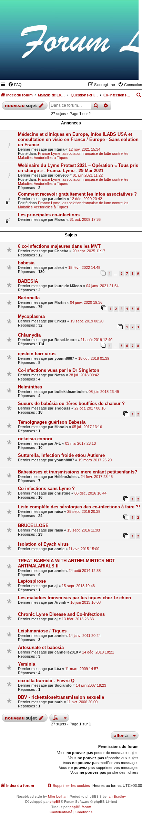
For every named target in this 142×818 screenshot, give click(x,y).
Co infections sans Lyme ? (46, 488)
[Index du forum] (99, 69)
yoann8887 (64, 358)
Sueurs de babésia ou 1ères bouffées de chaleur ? (71, 403)
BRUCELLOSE (33, 525)
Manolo (61, 427)
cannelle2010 (66, 652)
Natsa (59, 375)
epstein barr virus (36, 353)
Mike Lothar (57, 796)
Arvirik (60, 602)
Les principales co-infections (49, 214)
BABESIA (28, 281)
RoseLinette (65, 340)
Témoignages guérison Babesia (51, 422)
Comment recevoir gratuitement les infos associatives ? (77, 194)
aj (56, 586)
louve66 (61, 175)
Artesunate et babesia (41, 647)
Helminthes (30, 386)
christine (62, 493)
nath (58, 702)
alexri (59, 267)
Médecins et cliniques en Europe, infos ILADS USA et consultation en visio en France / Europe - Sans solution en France (78, 139)
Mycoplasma (31, 316)
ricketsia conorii (35, 438)
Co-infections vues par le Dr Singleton (58, 370)
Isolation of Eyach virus (43, 544)
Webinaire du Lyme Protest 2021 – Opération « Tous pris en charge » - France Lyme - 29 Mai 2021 (78, 168)
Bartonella (29, 297)
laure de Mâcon (68, 286)
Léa (57, 669)
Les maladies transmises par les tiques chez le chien (74, 597)
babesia (26, 262)
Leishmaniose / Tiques (42, 630)
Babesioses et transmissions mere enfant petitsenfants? (77, 471)
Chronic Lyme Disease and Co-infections (61, 614)
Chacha (61, 251)
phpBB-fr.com (80, 807)
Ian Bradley (117, 796)
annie (59, 549)
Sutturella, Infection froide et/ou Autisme (61, 455)
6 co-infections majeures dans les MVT (59, 246)
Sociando (63, 685)
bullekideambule (69, 391)
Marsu (59, 219)
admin (60, 199)
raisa (58, 511)
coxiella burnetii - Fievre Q (46, 680)
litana (59, 149)
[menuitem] (15, 85)
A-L (57, 443)
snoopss (62, 408)
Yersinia (26, 664)
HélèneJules (65, 476)
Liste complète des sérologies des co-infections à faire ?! (79, 506)
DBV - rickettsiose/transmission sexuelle (61, 697)
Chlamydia (29, 335)
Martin (60, 302)
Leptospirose (32, 581)
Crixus (60, 321)
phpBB (55, 801)
